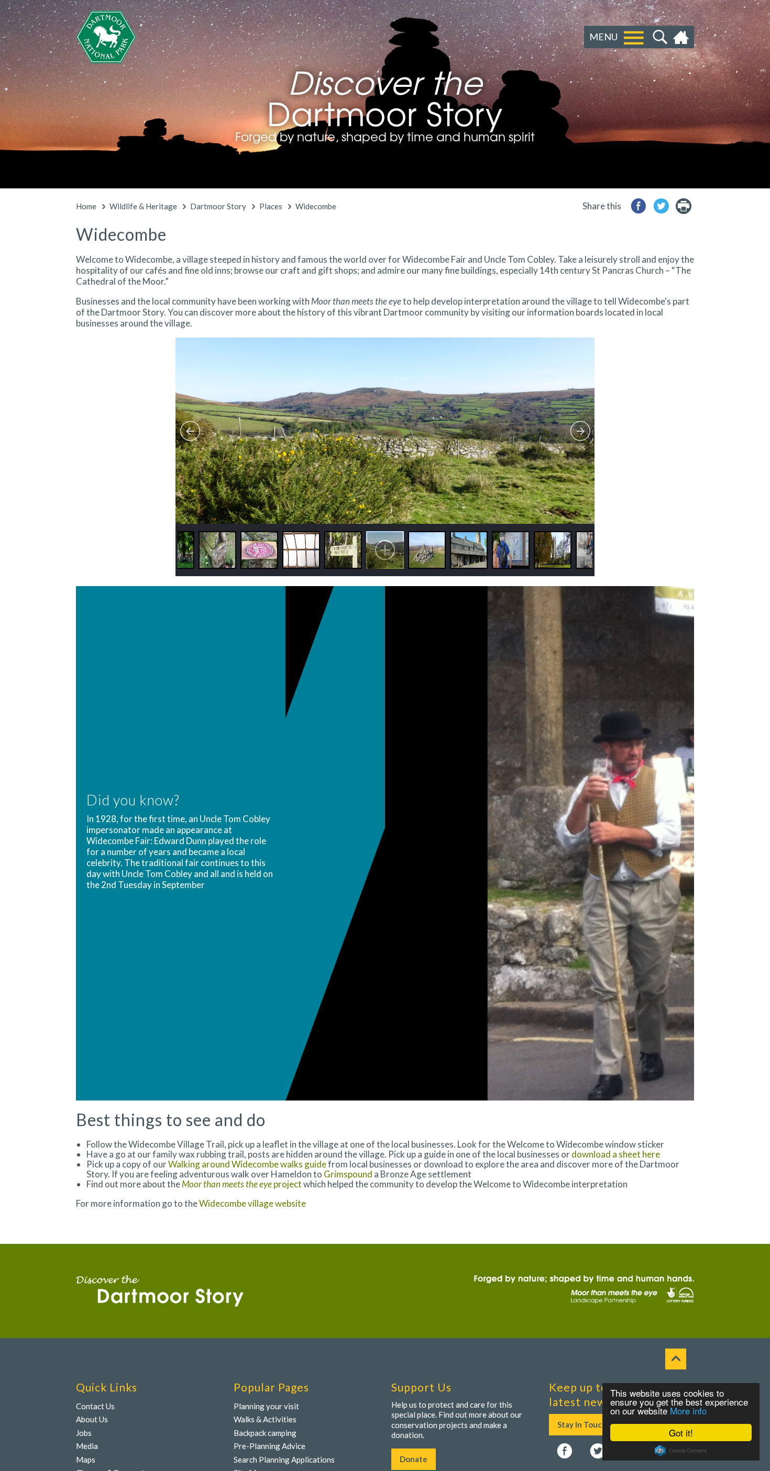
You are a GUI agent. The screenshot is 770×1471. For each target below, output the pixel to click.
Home (682, 37)
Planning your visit (266, 1406)
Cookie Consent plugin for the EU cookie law (681, 1450)
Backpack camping (265, 1433)
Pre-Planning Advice (269, 1446)
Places (270, 206)
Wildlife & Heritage (143, 206)
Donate (413, 1459)
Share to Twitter (661, 205)
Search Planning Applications (284, 1459)
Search (658, 37)
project (242, 1183)
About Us (92, 1419)
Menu (603, 36)
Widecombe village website (252, 1203)
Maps (85, 1459)
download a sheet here (615, 1154)
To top (675, 1359)
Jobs (84, 1433)
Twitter (597, 1451)
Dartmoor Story (218, 206)
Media (87, 1446)
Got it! (681, 1432)
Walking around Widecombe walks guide (247, 1164)
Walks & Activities (265, 1419)
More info (688, 1410)
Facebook (564, 1451)
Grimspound (348, 1174)
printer (683, 205)
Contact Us (95, 1406)
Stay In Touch (582, 1424)
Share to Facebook (638, 205)
